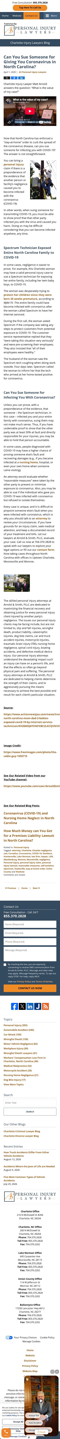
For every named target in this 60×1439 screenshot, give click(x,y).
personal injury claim (30, 862)
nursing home (29, 462)
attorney (41, 518)
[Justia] (37, 1006)
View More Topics (14, 1084)
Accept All (18, 1422)
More (54, 15)
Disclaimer (30, 1360)
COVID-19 (37, 853)
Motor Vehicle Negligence (21, 1043)
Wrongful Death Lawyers (20, 1053)
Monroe (22, 859)
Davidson (47, 853)
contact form (45, 549)
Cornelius (13, 853)
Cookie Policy (47, 1337)
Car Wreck (12, 1034)
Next (36, 888)
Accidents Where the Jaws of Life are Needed (29, 1166)
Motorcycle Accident (18, 1070)
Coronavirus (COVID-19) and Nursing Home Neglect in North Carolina (29, 818)
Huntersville (10, 856)
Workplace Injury (16, 1048)
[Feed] (45, 1006)
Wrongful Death (16, 1039)
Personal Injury (21, 847)
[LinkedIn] (30, 1006)
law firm (36, 856)
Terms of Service (44, 981)
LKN (51, 856)
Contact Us (31, 15)
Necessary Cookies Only (18, 1430)
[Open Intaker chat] (29, 1437)
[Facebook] (14, 1006)
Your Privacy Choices (25, 1337)
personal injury (14, 164)
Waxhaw (20, 871)
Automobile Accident (19, 1029)
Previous (10, 888)
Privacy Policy (24, 981)
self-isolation (47, 865)
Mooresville (32, 859)
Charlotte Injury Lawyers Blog (30, 29)
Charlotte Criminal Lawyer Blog (22, 1131)
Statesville (19, 868)
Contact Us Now (30, 988)
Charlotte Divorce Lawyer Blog (21, 1136)
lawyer (44, 856)
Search (30, 1111)
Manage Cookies (31, 1341)
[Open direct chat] (52, 1372)
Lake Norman (24, 856)
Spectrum (8, 868)
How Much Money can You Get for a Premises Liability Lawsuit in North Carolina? (29, 835)
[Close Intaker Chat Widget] (57, 1372)
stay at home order (35, 868)
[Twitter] (22, 1006)
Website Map (30, 1371)
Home (5, 15)
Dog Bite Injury (15, 1079)
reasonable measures (29, 865)
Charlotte (26, 850)
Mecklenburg (10, 859)
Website (17, 15)
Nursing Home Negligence (21, 1075)
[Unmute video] (41, 1401)
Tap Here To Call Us (30, 7)
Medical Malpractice (18, 1065)
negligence (44, 859)
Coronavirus (25, 853)
